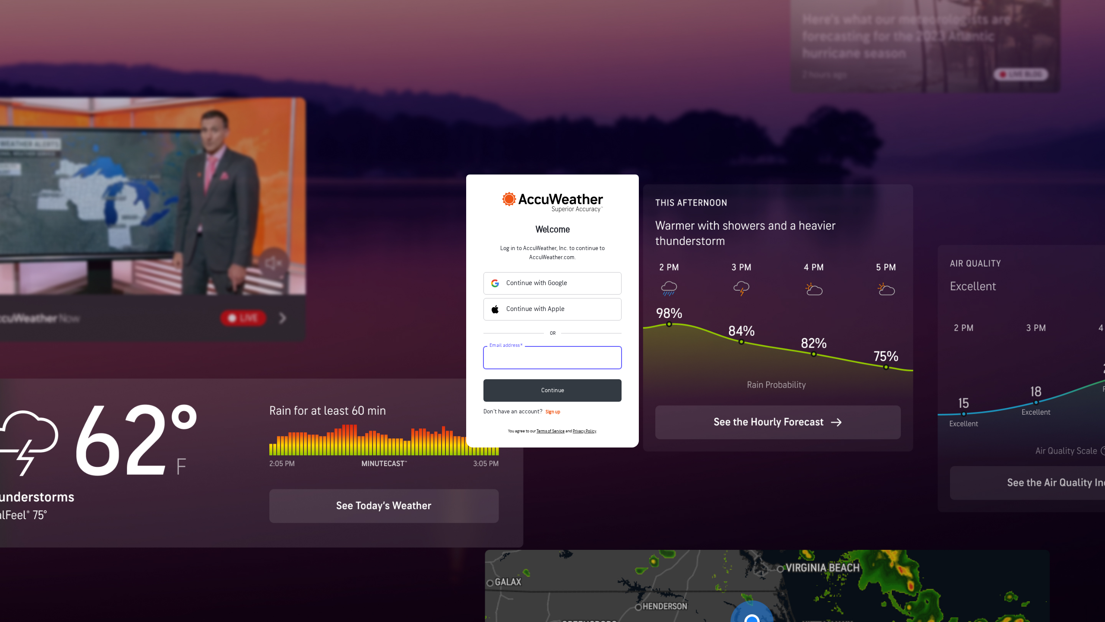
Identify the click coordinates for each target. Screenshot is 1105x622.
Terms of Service (551, 431)
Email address (506, 346)
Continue (552, 390)
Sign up (553, 412)
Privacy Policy (584, 431)
